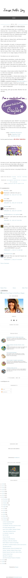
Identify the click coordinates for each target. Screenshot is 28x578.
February (5, 518)
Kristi (5, 198)
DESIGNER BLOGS (18, 577)
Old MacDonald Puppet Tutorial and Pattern (15, 337)
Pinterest (24, 176)
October (5, 502)
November (5, 501)
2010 (3, 559)
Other (14, 178)
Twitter (19, 176)
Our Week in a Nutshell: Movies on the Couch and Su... (15, 544)
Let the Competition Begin (8, 521)
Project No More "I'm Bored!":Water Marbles (15, 360)
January (5, 519)
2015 (3, 489)
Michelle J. (6, 190)
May (4, 512)
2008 (3, 563)
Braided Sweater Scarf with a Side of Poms (12, 552)
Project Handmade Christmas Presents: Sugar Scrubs (15, 345)
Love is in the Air (6, 537)
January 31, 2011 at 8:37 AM (13, 194)
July (4, 508)
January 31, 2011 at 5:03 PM (13, 210)
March (4, 516)
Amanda (6, 206)
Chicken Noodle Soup (7, 554)
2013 (3, 493)
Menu (14, 18)
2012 (3, 495)
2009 (3, 561)
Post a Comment (5, 263)
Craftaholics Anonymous (16, 132)
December (5, 499)
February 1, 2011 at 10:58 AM (13, 250)
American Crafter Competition (16, 183)
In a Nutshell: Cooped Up (8, 533)
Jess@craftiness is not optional (12, 214)
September (5, 504)
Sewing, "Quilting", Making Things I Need (12, 550)
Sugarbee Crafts (16, 134)
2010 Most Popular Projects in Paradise (11, 557)
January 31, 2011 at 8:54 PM (13, 220)
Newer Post (3, 288)
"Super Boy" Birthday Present (9, 531)
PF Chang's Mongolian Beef (9, 527)
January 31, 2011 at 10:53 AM (13, 202)
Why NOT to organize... (8, 556)
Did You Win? (6, 535)
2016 (3, 487)
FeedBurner (17, 457)
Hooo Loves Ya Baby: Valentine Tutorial (11, 529)
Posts (3, 389)
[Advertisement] (14, 275)
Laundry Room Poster (7, 523)
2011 (3, 497)
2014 (3, 491)
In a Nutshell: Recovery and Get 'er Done (12, 525)
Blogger (16, 567)
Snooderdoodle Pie (7, 546)
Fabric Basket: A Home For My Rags (11, 542)
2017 (3, 485)
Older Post (24, 288)
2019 (3, 484)
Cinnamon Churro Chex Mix (12, 367)
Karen (5, 224)
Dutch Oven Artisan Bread (12, 352)
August (4, 506)
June (4, 510)
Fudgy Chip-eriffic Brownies (9, 538)
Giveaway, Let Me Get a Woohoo (10, 540)
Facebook (13, 176)
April (4, 514)
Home (14, 288)
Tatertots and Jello (15, 136)
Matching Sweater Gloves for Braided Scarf (12, 548)
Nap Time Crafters (21, 81)
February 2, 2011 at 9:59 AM (13, 259)
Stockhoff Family (8, 253)
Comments (4, 392)
